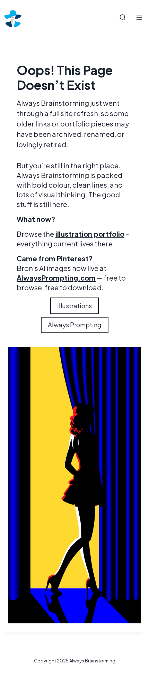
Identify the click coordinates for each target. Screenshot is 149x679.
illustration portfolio (89, 233)
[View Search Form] (122, 17)
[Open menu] (139, 17)
